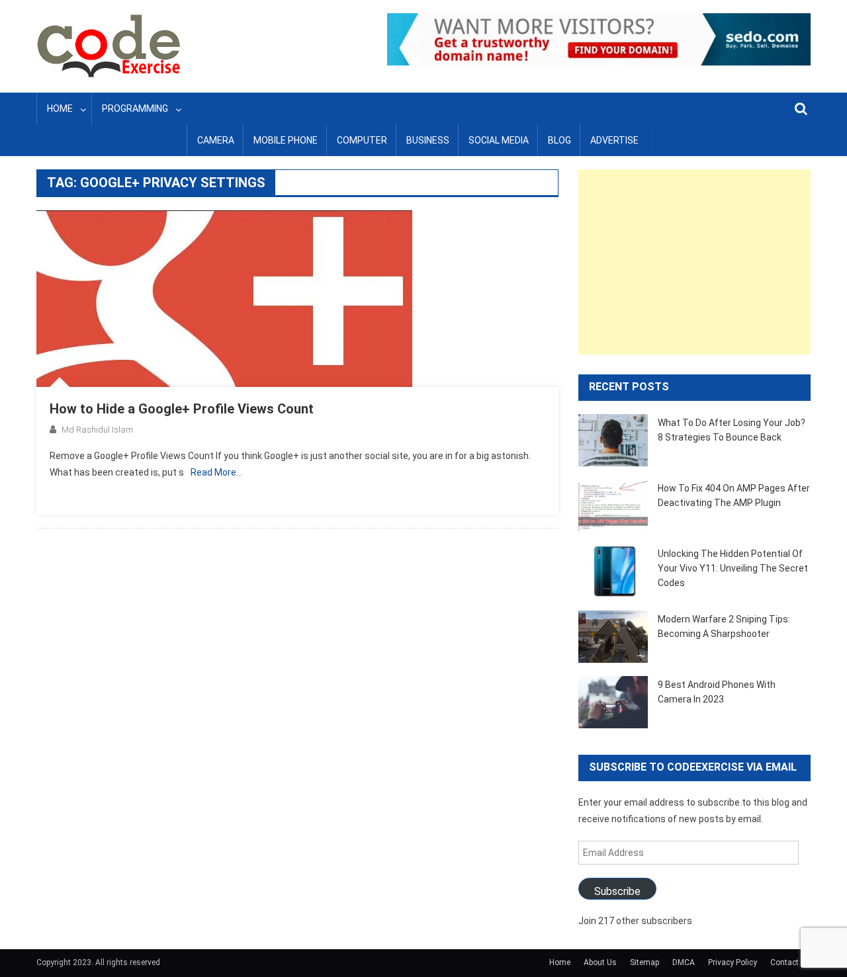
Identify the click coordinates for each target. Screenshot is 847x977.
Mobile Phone (285, 140)
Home (60, 108)
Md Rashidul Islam (97, 430)
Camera (215, 140)
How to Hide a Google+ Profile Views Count (182, 409)
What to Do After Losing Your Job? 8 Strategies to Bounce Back (731, 430)
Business (427, 140)
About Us (600, 962)
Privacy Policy (732, 962)
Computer (362, 140)
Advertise (614, 140)
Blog (559, 140)
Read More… (216, 472)
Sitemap (644, 962)
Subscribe (617, 891)
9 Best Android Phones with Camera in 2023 (717, 691)
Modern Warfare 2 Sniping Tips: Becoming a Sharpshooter (724, 626)
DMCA (683, 962)
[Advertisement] (694, 262)
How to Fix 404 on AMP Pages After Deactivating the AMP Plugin (734, 495)
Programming (135, 108)
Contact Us (790, 962)
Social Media (498, 140)
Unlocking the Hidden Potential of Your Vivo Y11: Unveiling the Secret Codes (733, 568)
